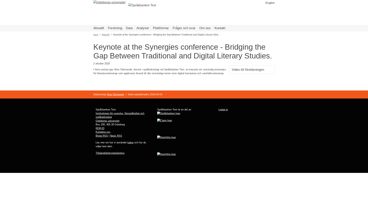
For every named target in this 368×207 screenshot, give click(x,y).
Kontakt (219, 28)
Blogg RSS (102, 135)
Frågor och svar (184, 28)
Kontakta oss (103, 132)
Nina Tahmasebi (115, 94)
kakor (130, 142)
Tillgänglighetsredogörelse (110, 153)
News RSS (116, 135)
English (270, 2)
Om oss (205, 28)
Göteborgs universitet (107, 120)
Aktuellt (98, 28)
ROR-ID (100, 128)
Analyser (142, 28)
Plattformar (161, 28)
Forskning (115, 28)
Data (129, 28)
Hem (95, 34)
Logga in (223, 109)
